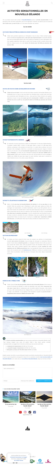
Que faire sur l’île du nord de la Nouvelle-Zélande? (44, 405)
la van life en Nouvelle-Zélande (29, 358)
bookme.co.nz (27, 250)
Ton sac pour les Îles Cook (10, 404)
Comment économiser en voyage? (18, 457)
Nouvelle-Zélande (26, 19)
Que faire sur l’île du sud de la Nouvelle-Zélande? (27, 405)
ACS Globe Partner (18, 460)
